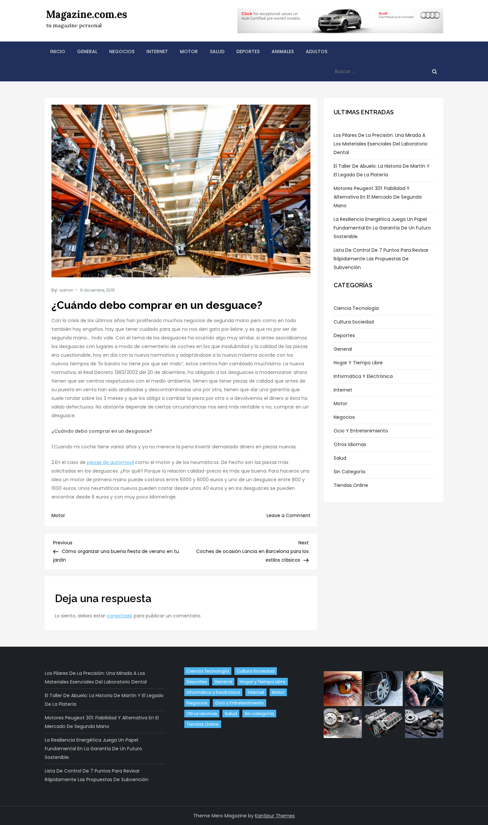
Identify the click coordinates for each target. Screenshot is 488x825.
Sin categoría (349, 471)
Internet (157, 51)
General (87, 51)
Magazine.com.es (86, 14)
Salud (217, 51)
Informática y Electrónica (363, 376)
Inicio (57, 51)
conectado (119, 615)
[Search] (434, 71)
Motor (189, 51)
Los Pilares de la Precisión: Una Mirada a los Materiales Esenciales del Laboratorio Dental (381, 144)
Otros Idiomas (350, 444)
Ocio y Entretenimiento (361, 430)
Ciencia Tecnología (356, 308)
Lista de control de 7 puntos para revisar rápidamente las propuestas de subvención (381, 259)
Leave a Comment (288, 515)
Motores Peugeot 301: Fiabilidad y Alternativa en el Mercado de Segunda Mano (378, 197)
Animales (283, 51)
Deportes (248, 51)
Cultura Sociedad (354, 322)
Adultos (316, 51)
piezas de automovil (110, 462)
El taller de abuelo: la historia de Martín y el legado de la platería (382, 170)
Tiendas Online (351, 485)
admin (66, 290)
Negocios (121, 51)
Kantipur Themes (275, 815)
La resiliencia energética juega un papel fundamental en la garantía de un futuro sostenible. (382, 228)
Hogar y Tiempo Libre (358, 362)
